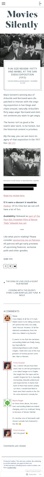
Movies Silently (25, 81)
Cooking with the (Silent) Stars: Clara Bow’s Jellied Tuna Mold (22, 293)
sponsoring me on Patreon (26, 240)
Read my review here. (14, 195)
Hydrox (7, 205)
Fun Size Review (13, 81)
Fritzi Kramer (19, 362)
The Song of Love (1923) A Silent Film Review (22, 282)
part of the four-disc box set (22, 219)
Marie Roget (17, 400)
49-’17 (11, 143)
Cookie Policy (11, 468)
